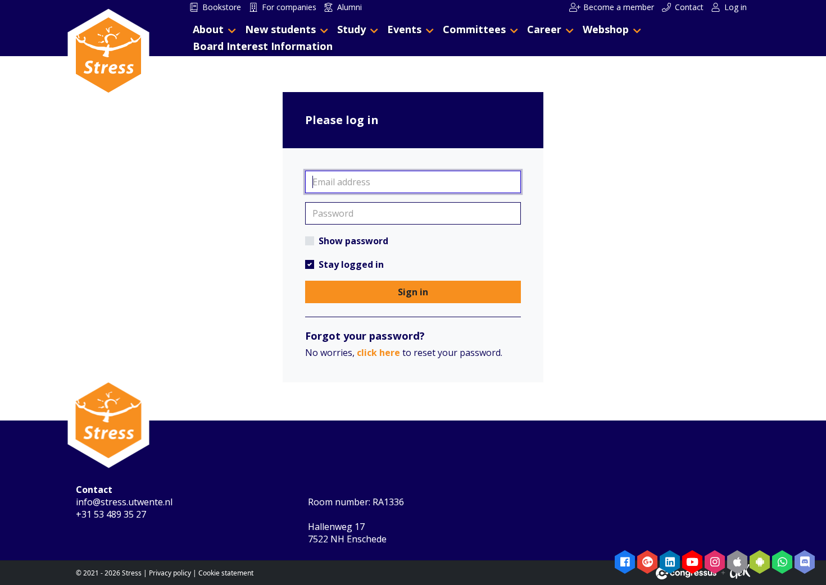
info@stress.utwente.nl (124, 502)
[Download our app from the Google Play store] (760, 562)
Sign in (413, 292)
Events (404, 29)
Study (351, 29)
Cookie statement (225, 573)
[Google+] (647, 562)
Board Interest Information (263, 46)
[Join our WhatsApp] (782, 562)
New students (280, 29)
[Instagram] (715, 562)
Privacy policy (170, 573)
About (208, 29)
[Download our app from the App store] (737, 562)
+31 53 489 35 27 (111, 514)
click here (378, 352)
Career (544, 29)
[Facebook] (625, 562)
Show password (353, 241)
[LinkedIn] (670, 562)
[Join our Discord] (805, 562)
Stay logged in (351, 264)
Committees (474, 29)
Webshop (606, 29)
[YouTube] (692, 562)
